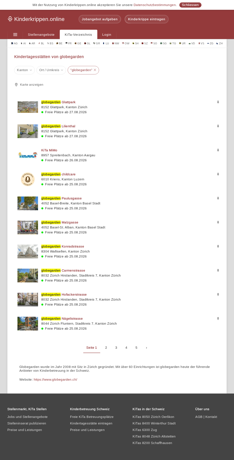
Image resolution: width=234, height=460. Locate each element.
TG (174, 43)
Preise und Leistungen (24, 430)
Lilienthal (58, 126)
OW (127, 43)
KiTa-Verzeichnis (78, 34)
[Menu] (15, 34)
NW (117, 43)
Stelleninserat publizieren (26, 423)
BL (42, 43)
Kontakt (211, 417)
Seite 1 (91, 347)
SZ (146, 43)
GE (79, 43)
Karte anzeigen (32, 84)
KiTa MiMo (49, 150)
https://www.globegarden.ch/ (55, 379)
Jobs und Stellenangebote (27, 417)
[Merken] (218, 102)
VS (202, 43)
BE (61, 43)
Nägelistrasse (62, 318)
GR (98, 43)
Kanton (22, 70)
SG (165, 43)
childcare (58, 174)
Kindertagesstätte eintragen (91, 423)
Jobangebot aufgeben (100, 19)
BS (51, 43)
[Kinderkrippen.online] (36, 20)
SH (137, 43)
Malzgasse (59, 222)
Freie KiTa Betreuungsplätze (92, 417)
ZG (212, 43)
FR (70, 43)
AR (33, 43)
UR (184, 43)
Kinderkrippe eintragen (146, 19)
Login (106, 34)
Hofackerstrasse (64, 294)
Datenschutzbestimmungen (155, 5)
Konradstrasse (62, 246)
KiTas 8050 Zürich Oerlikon (153, 417)
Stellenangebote (41, 34)
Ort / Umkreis (49, 70)
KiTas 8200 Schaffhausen (152, 443)
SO (155, 43)
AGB (198, 417)
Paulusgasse (61, 198)
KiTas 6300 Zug (145, 430)
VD (193, 43)
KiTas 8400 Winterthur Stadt (154, 423)
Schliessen (190, 5)
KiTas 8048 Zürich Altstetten (154, 436)
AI (24, 43)
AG (16, 43)
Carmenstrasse (63, 270)
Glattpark (58, 102)
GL (88, 43)
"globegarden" (81, 70)
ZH (221, 43)
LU (107, 43)
